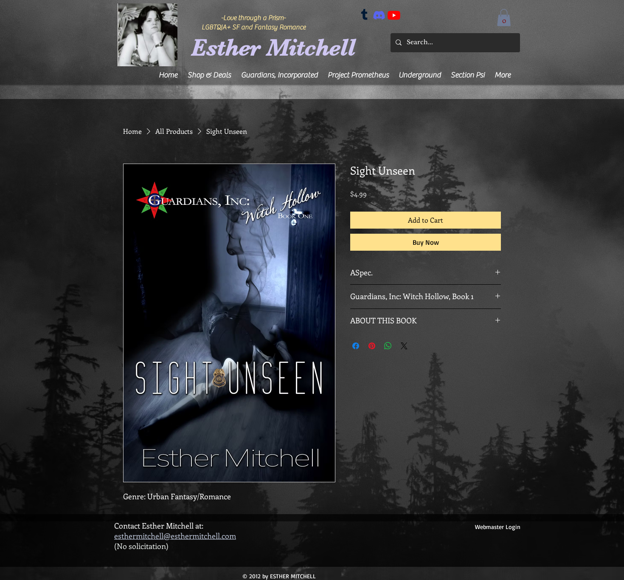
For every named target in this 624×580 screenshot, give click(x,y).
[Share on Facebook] (356, 346)
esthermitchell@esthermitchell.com (175, 536)
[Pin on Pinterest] (372, 346)
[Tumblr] (364, 15)
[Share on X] (404, 346)
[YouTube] (394, 15)
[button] (504, 17)
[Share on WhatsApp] (388, 346)
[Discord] (379, 15)
